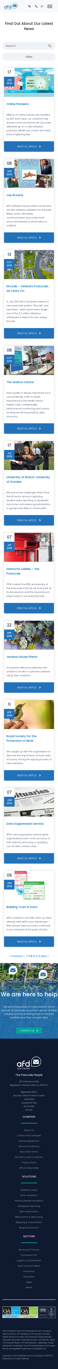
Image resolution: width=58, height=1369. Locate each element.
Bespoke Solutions (29, 1227)
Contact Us (27, 1030)
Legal (29, 1282)
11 (36, 956)
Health (29, 1287)
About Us (29, 1130)
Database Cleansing (29, 1206)
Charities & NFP (29, 1255)
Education (29, 1276)
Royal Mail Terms (29, 1151)
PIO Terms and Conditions (29, 1157)
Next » (44, 956)
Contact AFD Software (29, 1135)
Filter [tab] (29, 57)
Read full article (27, 146)
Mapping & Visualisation (29, 1222)
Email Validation (29, 1195)
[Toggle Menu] (49, 6)
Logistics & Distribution (29, 1260)
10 (34, 956)
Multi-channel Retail (29, 1265)
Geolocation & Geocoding (29, 1216)
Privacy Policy (29, 1162)
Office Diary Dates (29, 1167)
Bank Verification (29, 1211)
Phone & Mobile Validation (29, 1200)
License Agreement (29, 1141)
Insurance (29, 1271)
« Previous (16, 956)
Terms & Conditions (29, 1146)
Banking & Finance (29, 1249)
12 (39, 956)
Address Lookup (29, 1190)
